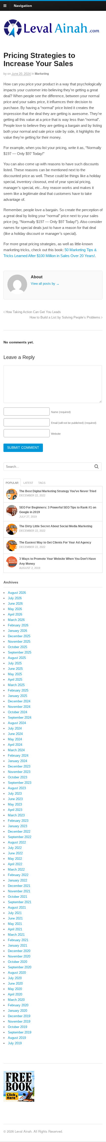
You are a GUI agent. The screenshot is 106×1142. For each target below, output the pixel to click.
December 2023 (19, 766)
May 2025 (15, 674)
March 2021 (16, 934)
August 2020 (17, 972)
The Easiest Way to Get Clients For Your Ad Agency (55, 542)
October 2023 (17, 777)
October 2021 (17, 897)
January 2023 (17, 826)
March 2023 (16, 815)
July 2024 (15, 728)
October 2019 (17, 1027)
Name (61, 412)
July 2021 (15, 913)
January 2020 (17, 1010)
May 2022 (15, 859)
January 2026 (17, 631)
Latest (28, 482)
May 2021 (15, 924)
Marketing (42, 73)
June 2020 (15, 983)
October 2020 (17, 962)
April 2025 (15, 679)
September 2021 (19, 902)
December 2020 (19, 951)
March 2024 (16, 750)
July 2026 (15, 598)
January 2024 (17, 761)
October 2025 (17, 647)
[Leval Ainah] (53, 36)
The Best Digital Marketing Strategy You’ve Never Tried (57, 491)
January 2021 (17, 945)
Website (56, 433)
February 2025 (18, 690)
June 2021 (15, 918)
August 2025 (17, 658)
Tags (41, 482)
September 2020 (19, 967)
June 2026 (15, 603)
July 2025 (15, 663)
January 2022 (17, 880)
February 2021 (18, 940)
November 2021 (19, 891)
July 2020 (15, 978)
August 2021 (17, 907)
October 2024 (17, 712)
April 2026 (15, 614)
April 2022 (15, 864)
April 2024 (15, 745)
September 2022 (19, 837)
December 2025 (19, 636)
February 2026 (18, 625)
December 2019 (19, 1016)
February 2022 (18, 875)
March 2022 (16, 869)
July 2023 (15, 793)
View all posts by (45, 283)
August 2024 (17, 723)
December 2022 (19, 831)
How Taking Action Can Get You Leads (33, 312)
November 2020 (19, 956)
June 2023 (15, 799)
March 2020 (16, 1000)
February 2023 (18, 821)
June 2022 (15, 853)
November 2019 (19, 1021)
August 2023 (17, 788)
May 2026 (15, 609)
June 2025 (15, 669)
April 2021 (15, 929)
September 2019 (19, 1032)
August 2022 (17, 842)
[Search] (96, 466)
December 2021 (19, 886)
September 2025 (19, 652)
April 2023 (15, 810)
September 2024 (19, 717)
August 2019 (17, 1038)
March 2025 (16, 685)
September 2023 (19, 783)
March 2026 (16, 620)
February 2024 (18, 755)
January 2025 (17, 696)
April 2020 (15, 994)
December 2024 (19, 701)
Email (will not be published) (73, 422)
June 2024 (15, 734)
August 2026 (17, 593)
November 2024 (19, 707)
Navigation (23, 6)
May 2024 (15, 739)
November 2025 (19, 641)
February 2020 (18, 1005)
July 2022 (15, 848)
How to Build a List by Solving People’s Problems (65, 317)
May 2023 (15, 804)
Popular (12, 482)
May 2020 (15, 989)
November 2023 (19, 772)
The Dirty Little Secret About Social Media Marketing (55, 526)
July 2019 (15, 1043)
